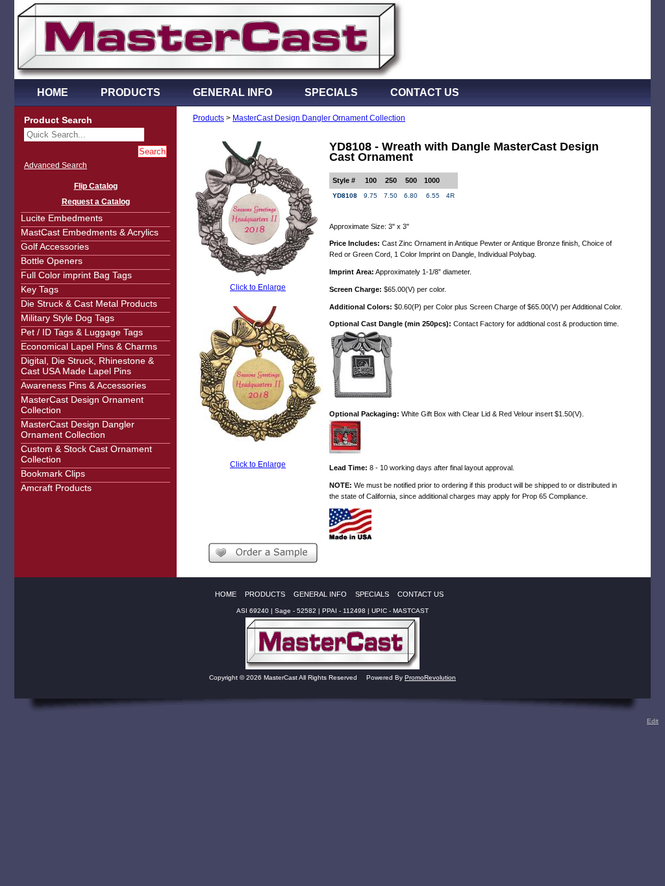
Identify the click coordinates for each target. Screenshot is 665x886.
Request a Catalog (96, 201)
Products (208, 118)
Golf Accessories (55, 246)
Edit (653, 720)
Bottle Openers (51, 261)
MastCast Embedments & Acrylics (89, 232)
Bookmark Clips (53, 473)
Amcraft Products (56, 488)
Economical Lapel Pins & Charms (89, 346)
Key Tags (39, 289)
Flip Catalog (96, 186)
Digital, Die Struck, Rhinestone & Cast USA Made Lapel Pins (87, 365)
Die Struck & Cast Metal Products (89, 303)
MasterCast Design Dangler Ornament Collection (77, 429)
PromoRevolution (430, 677)
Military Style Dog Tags (67, 318)
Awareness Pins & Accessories (83, 385)
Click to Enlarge (258, 287)
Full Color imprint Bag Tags (76, 275)
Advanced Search (55, 165)
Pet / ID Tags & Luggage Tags (82, 332)
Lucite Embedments (62, 218)
